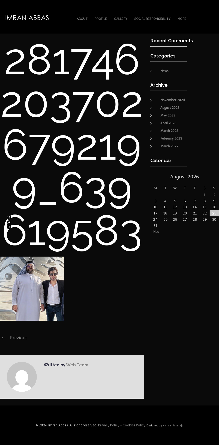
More (182, 19)
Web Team (77, 364)
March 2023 (169, 131)
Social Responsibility (152, 19)
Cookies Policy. (134, 425)
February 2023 (171, 138)
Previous (18, 337)
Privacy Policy (108, 425)
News (164, 71)
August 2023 (169, 108)
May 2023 (167, 115)
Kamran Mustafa (173, 425)
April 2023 (168, 123)
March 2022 (169, 146)
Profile (101, 19)
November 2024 (172, 100)
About (82, 19)
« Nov (155, 232)
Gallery (120, 19)
